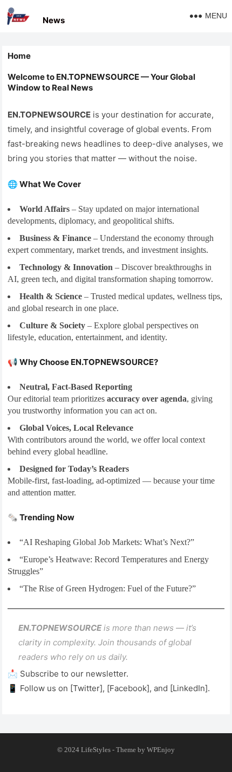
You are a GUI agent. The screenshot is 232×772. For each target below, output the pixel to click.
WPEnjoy (161, 750)
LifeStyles (96, 750)
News (54, 20)
